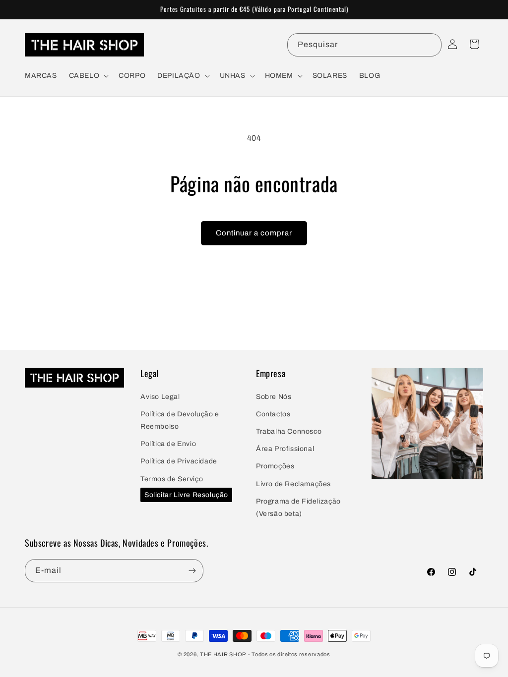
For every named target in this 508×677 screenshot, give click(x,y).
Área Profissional (285, 448)
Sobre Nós (273, 396)
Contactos (273, 414)
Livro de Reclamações (293, 484)
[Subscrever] (192, 570)
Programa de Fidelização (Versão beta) (298, 507)
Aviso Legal (160, 396)
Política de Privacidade (178, 461)
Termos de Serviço (171, 479)
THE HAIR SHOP (223, 654)
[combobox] (364, 45)
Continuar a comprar (254, 233)
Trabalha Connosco (288, 431)
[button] (88, 75)
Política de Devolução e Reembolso (179, 420)
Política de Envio (168, 444)
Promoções (275, 466)
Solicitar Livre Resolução (186, 495)
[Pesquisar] (430, 45)
